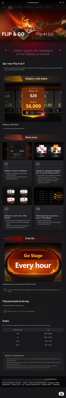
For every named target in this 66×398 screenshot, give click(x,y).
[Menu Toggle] (63, 3)
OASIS (37, 382)
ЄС (23, 384)
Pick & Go (47, 7)
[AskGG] (61, 393)
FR (19, 384)
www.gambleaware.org (50, 379)
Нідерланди (51, 382)
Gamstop (18, 382)
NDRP (49, 384)
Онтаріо (28, 384)
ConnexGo (33, 384)
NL (17, 384)
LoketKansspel (6, 384)
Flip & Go (10, 7)
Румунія (25, 382)
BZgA (40, 382)
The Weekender (19, 7)
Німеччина (32, 382)
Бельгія (14, 384)
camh (38, 384)
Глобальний (56, 384)
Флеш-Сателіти (29, 7)
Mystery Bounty (39, 7)
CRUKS (57, 382)
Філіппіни (44, 384)
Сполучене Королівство (8, 382)
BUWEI (44, 382)
